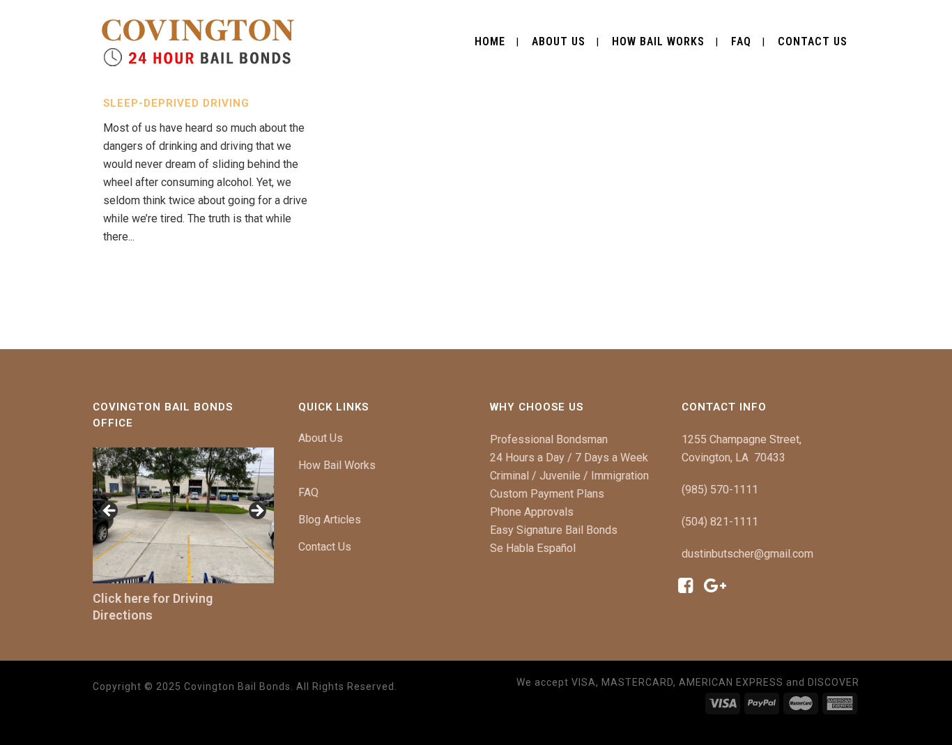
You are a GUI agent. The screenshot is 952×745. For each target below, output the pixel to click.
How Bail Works (337, 465)
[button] (110, 511)
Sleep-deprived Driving (176, 103)
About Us (320, 438)
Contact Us (324, 546)
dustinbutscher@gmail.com (747, 553)
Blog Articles (329, 519)
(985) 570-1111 (720, 489)
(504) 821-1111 (720, 521)
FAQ (308, 492)
